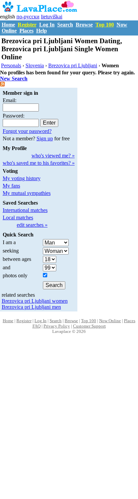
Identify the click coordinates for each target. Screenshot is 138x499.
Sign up (45, 138)
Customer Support (89, 326)
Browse (84, 24)
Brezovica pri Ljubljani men (31, 307)
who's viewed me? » (53, 155)
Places (26, 30)
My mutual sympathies (27, 193)
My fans (11, 186)
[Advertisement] (69, 424)
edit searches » (32, 225)
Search (65, 24)
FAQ (36, 326)
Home (8, 24)
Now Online (110, 320)
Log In (47, 24)
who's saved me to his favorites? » (39, 163)
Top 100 (104, 24)
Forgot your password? (27, 131)
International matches (25, 210)
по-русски (28, 16)
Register (27, 24)
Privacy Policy (57, 326)
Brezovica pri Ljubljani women (35, 301)
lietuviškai (51, 16)
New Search (13, 78)
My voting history (22, 178)
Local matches (18, 217)
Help (41, 30)
